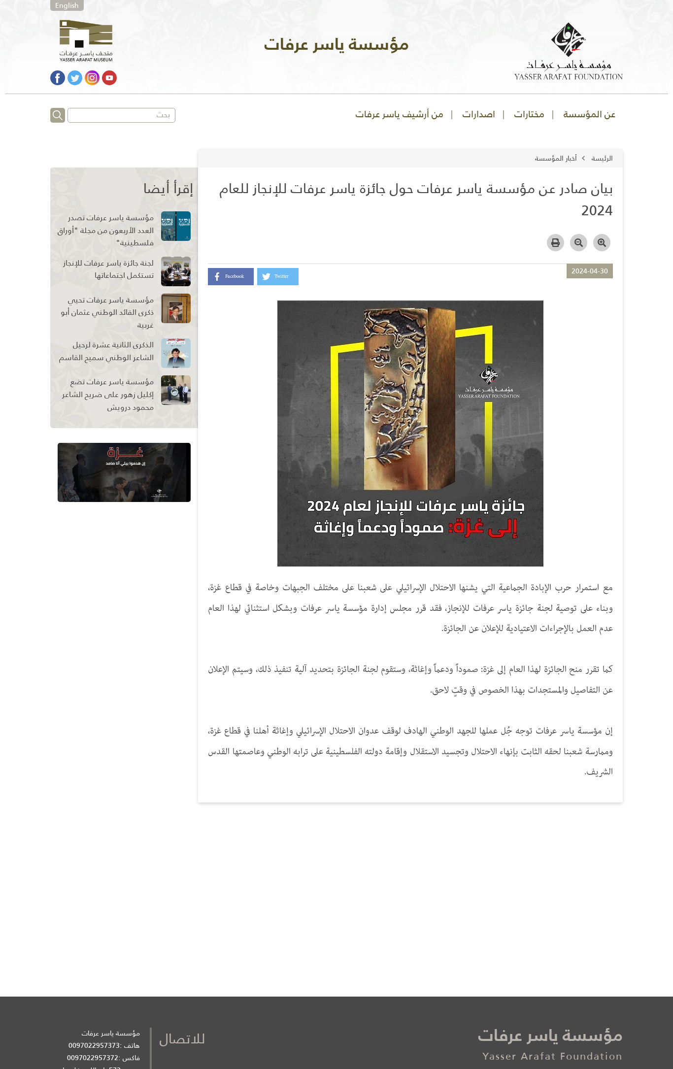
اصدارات (479, 114)
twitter (281, 276)
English (67, 5)
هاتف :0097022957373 (104, 1045)
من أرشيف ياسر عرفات (399, 114)
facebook (234, 276)
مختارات (529, 114)
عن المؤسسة (589, 114)
